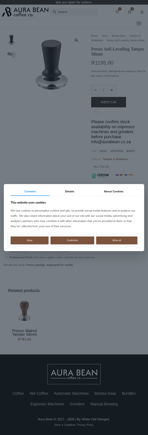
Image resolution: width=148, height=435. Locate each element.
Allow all (116, 240)
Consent (30, 191)
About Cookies (114, 191)
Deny (29, 240)
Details (69, 191)
